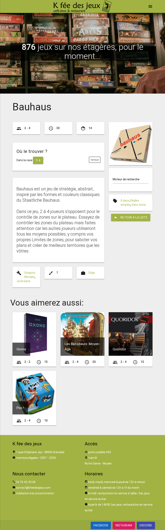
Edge (92, 272)
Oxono (21, 349)
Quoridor (119, 349)
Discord (146, 525)
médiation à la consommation (35, 493)
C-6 (38, 160)
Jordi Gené (23, 281)
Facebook (101, 525)
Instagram (124, 525)
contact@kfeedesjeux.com (33, 487)
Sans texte (139, 205)
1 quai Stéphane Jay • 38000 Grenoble (40, 452)
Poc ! (20, 408)
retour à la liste (131, 217)
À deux (125, 200)
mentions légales (27, 458)
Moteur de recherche (126, 179)
